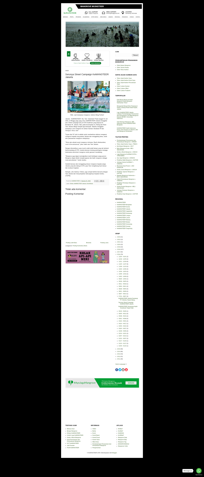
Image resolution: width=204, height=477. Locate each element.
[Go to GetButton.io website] (199, 475)
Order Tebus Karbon (123, 69)
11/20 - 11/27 (123, 264)
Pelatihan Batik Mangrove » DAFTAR (127, 160)
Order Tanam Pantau (123, 67)
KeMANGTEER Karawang (124, 213)
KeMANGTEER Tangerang (124, 228)
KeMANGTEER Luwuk (123, 217)
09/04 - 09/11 (123, 286)
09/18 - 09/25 (123, 281)
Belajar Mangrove (72, 431)
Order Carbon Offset (122, 88)
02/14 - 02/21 (123, 333)
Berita (71, 183)
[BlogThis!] (97, 181)
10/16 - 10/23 (123, 271)
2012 (118, 356)
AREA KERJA (103, 17)
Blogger (114, 453)
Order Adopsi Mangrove (124, 65)
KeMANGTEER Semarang (124, 224)
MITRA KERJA (94, 17)
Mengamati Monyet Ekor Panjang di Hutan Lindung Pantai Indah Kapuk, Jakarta (127, 107)
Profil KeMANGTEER (73, 447)
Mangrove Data (122, 437)
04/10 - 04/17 (123, 323)
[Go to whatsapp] (199, 470)
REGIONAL (117, 17)
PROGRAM (78, 17)
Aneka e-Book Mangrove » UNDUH (127, 152)
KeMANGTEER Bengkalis (124, 204)
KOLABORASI (86, 17)
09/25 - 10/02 (123, 279)
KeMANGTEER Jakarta (80, 183)
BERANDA (65, 17)
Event (94, 433)
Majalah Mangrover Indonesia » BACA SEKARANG (126, 176)
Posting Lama (104, 242)
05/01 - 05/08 (123, 318)
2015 (118, 349)
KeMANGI (121, 433)
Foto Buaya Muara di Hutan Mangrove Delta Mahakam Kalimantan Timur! (125, 101)
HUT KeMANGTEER (73, 443)
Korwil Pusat (96, 437)
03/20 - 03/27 (123, 328)
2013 (118, 354)
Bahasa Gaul (70, 429)
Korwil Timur (96, 439)
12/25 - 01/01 (123, 256)
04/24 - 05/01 (123, 321)
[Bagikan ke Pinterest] (103, 181)
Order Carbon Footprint (123, 90)
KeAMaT (120, 431)
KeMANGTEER (121, 202)
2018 (118, 249)
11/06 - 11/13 (123, 266)
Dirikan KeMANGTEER (73, 433)
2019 (118, 247)
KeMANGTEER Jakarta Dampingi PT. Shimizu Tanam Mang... (128, 299)
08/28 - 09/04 (123, 289)
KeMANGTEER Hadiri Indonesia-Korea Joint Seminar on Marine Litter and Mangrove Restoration (127, 129)
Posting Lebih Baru (71, 242)
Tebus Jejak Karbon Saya (124, 78)
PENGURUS (125, 17)
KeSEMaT (121, 435)
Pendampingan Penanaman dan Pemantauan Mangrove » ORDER (127, 141)
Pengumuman (96, 447)
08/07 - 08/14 (123, 294)
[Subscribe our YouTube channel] (126, 370)
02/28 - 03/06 (123, 331)
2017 (118, 252)
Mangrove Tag (122, 442)
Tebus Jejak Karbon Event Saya (126, 80)
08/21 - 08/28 (123, 291)
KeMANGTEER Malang (123, 220)
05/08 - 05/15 (123, 316)
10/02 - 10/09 (123, 276)
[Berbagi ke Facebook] (101, 181)
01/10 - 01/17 (123, 343)
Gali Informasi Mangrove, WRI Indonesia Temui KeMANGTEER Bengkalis (126, 123)
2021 (118, 242)
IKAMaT (120, 429)
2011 (118, 359)
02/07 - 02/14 (123, 336)
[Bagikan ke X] (99, 181)
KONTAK (138, 17)
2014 (118, 351)
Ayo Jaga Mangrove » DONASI (126, 158)
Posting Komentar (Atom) (80, 246)
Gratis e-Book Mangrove (74, 437)
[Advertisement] (87, 272)
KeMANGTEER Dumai (123, 207)
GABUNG (110, 17)
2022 (118, 239)
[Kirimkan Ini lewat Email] (95, 181)
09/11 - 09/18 (123, 284)
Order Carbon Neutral (123, 86)
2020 (118, 244)
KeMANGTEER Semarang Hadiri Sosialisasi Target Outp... (127, 307)
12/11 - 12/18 (123, 261)
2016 (118, 254)
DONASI (132, 17)
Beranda (88, 242)
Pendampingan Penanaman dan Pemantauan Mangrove (101, 444)
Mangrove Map (122, 439)
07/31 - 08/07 (123, 296)
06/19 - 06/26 (123, 311)
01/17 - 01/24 (123, 341)
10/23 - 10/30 (123, 269)
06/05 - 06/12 (123, 313)
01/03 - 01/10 (123, 346)
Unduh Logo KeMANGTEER (75, 435)
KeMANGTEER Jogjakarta (124, 211)
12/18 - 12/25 (123, 259)
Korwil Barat (90, 183)
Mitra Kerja (95, 442)
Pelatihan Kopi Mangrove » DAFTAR (127, 194)
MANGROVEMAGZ (123, 444)
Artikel (94, 429)
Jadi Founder (71, 445)
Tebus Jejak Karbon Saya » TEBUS (127, 144)
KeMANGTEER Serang (123, 226)
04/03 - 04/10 (123, 326)
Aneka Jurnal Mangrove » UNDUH (127, 169)
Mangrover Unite (123, 446)
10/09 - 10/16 (123, 274)
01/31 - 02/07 (123, 338)
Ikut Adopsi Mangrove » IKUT (125, 146)
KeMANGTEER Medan (123, 222)
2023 (118, 237)
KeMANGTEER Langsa (123, 215)
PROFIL (72, 17)
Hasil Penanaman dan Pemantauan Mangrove (74, 440)
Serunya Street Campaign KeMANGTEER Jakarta (125, 303)
